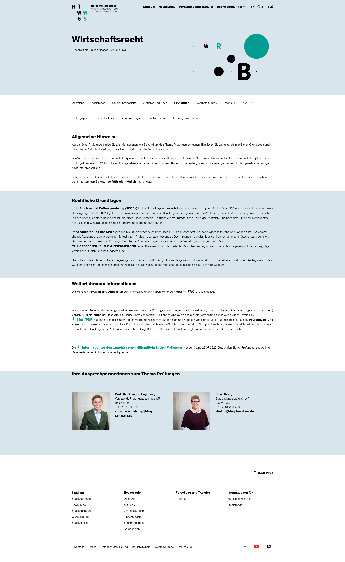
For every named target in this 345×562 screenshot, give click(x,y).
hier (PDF (84, 319)
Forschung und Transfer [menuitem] (196, 7)
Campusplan (132, 529)
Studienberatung (82, 510)
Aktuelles (129, 505)
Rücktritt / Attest (105, 118)
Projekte (181, 498)
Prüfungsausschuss (185, 118)
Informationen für (240, 492)
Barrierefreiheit (141, 547)
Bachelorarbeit (157, 118)
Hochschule (132, 492)
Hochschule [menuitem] (167, 7)
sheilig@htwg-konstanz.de (235, 411)
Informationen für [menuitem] (229, 7)
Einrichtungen (132, 517)
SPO (180, 218)
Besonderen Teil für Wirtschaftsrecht (106, 246)
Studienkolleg (80, 522)
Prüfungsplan (80, 118)
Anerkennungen (132, 118)
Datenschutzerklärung (114, 547)
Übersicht (78, 102)
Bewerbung (79, 505)
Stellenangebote (134, 522)
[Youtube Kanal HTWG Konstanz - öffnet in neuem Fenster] (257, 547)
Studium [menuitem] (149, 7)
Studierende (98, 102)
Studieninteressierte (124, 102)
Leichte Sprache (164, 547)
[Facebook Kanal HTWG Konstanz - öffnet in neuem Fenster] (246, 547)
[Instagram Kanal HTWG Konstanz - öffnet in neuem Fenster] (269, 547)
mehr (245, 102)
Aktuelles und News (155, 102)
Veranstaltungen (207, 102)
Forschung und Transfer (193, 492)
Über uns (230, 102)
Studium (219, 264)
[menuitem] (271, 6)
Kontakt (79, 547)
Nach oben (265, 472)
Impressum (185, 547)
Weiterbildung (80, 517)
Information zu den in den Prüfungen (132, 347)
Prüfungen (182, 102)
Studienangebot (81, 498)
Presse (92, 547)
